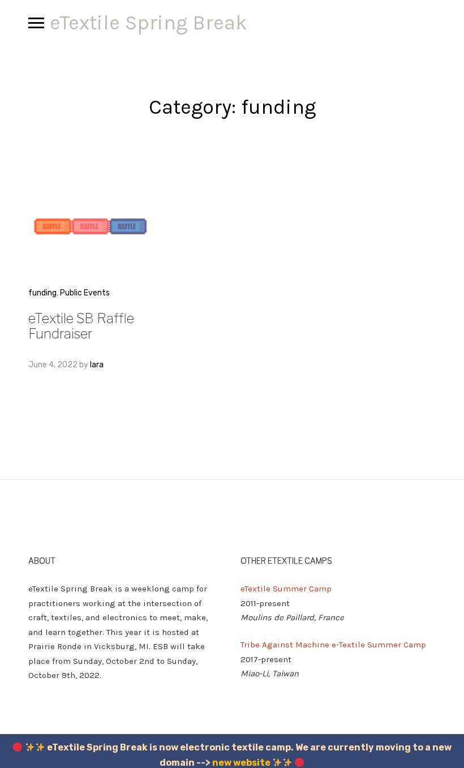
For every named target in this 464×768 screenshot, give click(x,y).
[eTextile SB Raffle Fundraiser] (90, 226)
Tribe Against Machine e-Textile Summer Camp (333, 645)
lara (97, 365)
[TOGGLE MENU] (36, 23)
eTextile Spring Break (148, 23)
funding (42, 293)
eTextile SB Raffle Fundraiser (81, 325)
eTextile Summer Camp (286, 588)
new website (241, 762)
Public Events (85, 293)
